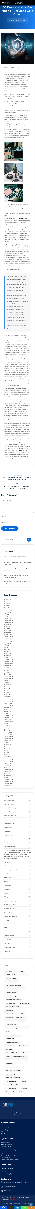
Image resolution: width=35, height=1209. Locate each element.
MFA (24, 1060)
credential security (11, 992)
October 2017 (7, 763)
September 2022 (8, 663)
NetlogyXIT (22, 450)
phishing (23, 1081)
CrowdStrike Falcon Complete (13, 999)
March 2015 (7, 773)
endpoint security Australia (13, 1035)
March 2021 (7, 694)
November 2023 (8, 638)
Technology (7, 951)
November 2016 (8, 769)
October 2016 (8, 771)
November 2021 (8, 678)
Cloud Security (8, 827)
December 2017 (8, 760)
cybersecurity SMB (11, 1024)
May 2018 (6, 750)
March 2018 (7, 754)
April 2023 (7, 651)
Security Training (9, 935)
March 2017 (7, 767)
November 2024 (8, 622)
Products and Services (10, 924)
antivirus (24, 974)
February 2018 (8, 756)
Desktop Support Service (11, 870)
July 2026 (7, 601)
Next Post (17, 486)
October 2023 (8, 640)
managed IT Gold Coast (12, 1060)
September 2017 (8, 765)
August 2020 (7, 707)
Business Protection (9, 804)
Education (6, 873)
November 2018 (8, 738)
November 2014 (8, 781)
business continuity (11, 981)
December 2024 (8, 620)
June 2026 (7, 603)
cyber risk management (12, 1006)
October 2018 (8, 740)
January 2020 (8, 713)
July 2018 (6, 746)
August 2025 (7, 613)
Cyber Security (8, 839)
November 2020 (8, 702)
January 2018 (8, 758)
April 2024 (7, 628)
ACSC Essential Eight (11, 974)
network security (10, 1074)
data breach (25, 1028)
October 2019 (8, 719)
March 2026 (7, 609)
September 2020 (8, 705)
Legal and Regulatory (10, 900)
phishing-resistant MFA (12, 1084)
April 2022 (7, 673)
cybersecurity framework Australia (15, 1017)
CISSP (5, 819)
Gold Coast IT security (12, 1052)
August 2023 (7, 644)
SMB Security (7, 939)
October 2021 (7, 680)
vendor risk (24, 1088)
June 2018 (7, 748)
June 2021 (7, 688)
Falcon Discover (10, 1045)
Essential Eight (10, 1038)
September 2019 (8, 721)
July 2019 (6, 723)
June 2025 (7, 616)
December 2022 (8, 659)
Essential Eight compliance (13, 1042)
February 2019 (8, 733)
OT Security (7, 920)
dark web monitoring (10, 846)
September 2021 (8, 682)
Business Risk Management (11, 808)
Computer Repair (8, 835)
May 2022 (6, 671)
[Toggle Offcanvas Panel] (30, 2)
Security (6, 931)
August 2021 (7, 684)
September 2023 (8, 642)
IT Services (7, 889)
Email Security (8, 877)
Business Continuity (9, 800)
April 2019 (6, 729)
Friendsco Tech (13, 1199)
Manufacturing (8, 912)
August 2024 (7, 624)
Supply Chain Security (10, 947)
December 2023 (8, 636)
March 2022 (7, 674)
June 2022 (7, 669)
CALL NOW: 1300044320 (19, 2)
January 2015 (8, 777)
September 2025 (8, 611)
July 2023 (6, 645)
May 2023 (6, 649)
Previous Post (17, 477)
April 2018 (6, 752)
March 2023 (7, 653)
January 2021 (8, 698)
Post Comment (10, 528)
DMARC (8, 1031)
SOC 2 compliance (9, 943)
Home (13, 20)
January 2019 (8, 734)
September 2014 (8, 783)
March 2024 (7, 630)
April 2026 (7, 607)
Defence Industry (9, 866)
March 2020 (7, 709)
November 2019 (8, 717)
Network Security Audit (10, 916)
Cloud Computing (9, 823)
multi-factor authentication (13, 1070)
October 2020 (8, 703)
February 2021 (8, 696)
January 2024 (8, 634)
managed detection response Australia (16, 1056)
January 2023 (8, 657)
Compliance (7, 831)
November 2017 (8, 762)
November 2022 (8, 661)
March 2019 (7, 731)
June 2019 (7, 725)
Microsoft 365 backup (11, 1067)
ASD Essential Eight (11, 978)
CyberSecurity (8, 842)
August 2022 (7, 665)
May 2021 (6, 690)
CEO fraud (8, 989)
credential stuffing (11, 996)
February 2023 (8, 655)
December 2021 (8, 676)
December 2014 (8, 779)
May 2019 (6, 727)
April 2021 (6, 692)
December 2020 (8, 700)
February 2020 (8, 711)
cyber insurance (24, 1003)
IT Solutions (7, 893)
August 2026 (7, 599)
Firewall (6, 881)
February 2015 (8, 775)
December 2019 (8, 715)
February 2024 (8, 632)
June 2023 (7, 647)
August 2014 (7, 785)
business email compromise (13, 985)
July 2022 (6, 667)
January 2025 (8, 618)
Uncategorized (8, 955)
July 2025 (6, 615)
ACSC (22, 971)
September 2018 (8, 742)
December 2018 (8, 736)
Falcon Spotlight (23, 1045)
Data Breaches (8, 862)
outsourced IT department (13, 1077)
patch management (11, 1081)
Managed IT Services (10, 904)
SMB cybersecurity (11, 1088)
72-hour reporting (11, 971)
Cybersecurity (22, 218)
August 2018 (7, 744)
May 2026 (7, 605)
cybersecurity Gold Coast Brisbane (15, 1021)
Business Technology (10, 815)
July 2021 (6, 686)
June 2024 (7, 626)
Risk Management (9, 928)
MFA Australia (9, 1063)
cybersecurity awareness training (15, 1013)
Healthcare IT (8, 885)
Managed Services (9, 908)
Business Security (9, 812)
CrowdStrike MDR (10, 1003)
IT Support (7, 897)
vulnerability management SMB (14, 1091)
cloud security (20, 989)
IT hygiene (25, 1052)
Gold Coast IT (9, 1049)
